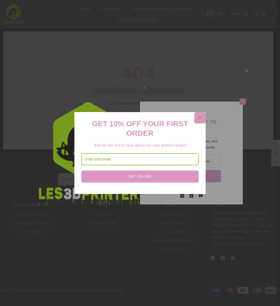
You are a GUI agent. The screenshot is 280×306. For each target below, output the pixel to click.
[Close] (200, 117)
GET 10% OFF (140, 176)
